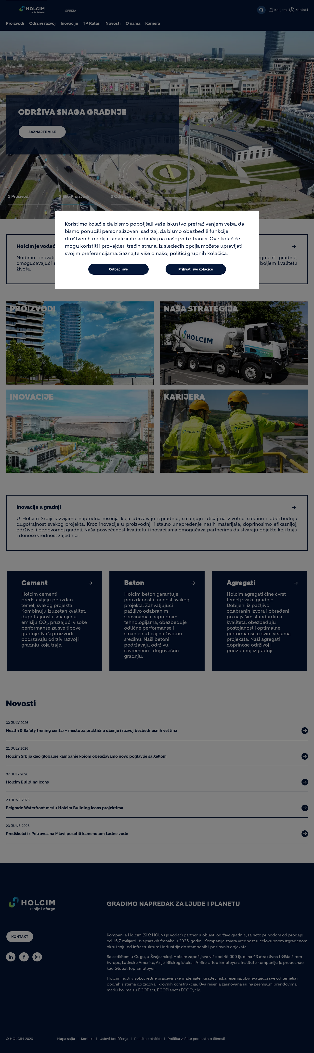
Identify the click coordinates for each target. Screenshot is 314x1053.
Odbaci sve (118, 269)
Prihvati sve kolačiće (195, 269)
